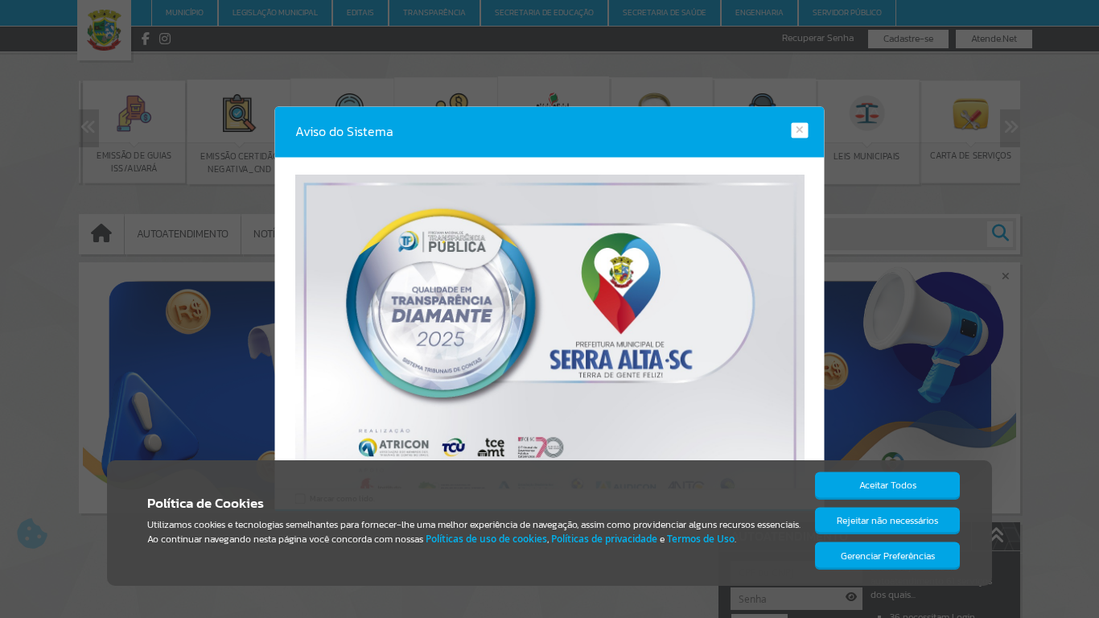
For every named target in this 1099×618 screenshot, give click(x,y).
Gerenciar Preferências (888, 556)
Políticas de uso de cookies (486, 539)
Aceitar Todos (887, 485)
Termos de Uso (701, 539)
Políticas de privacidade (604, 539)
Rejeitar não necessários (887, 520)
